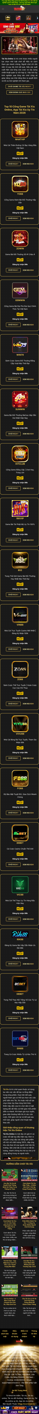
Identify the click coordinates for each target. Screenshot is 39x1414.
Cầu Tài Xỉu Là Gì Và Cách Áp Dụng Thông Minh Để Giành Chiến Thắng (29, 1301)
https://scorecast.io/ (26, 1404)
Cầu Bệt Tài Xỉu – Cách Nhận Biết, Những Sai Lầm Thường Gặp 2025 (29, 1263)
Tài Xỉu (6, 1089)
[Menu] (3, 9)
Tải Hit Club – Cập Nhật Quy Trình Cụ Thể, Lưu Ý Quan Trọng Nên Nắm (9, 1263)
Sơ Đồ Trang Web (19, 1390)
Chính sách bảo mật (5, 1333)
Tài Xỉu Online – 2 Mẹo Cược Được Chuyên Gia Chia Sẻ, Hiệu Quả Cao (10, 1301)
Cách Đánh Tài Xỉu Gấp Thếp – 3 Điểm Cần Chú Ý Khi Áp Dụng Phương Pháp (29, 1186)
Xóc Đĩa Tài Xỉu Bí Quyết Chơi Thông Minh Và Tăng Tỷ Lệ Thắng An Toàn (10, 1186)
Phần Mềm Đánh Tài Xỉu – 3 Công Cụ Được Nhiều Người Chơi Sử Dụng (29, 1224)
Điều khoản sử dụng (14, 1333)
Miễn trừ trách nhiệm (24, 1333)
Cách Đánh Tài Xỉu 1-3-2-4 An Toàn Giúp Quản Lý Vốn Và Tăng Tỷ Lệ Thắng (9, 1225)
